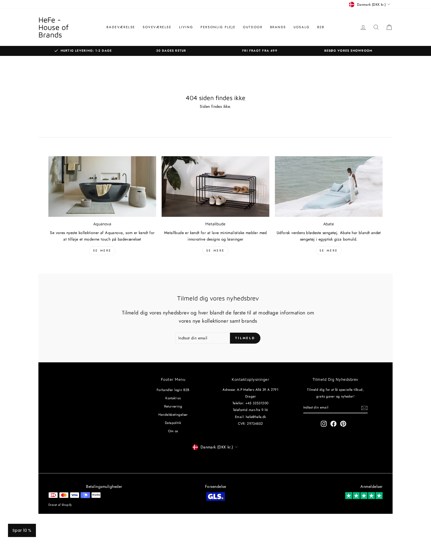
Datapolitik (173, 422)
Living (186, 27)
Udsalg (302, 27)
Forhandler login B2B (173, 389)
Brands (278, 27)
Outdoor (252, 27)
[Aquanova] (102, 186)
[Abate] (329, 186)
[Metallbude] (215, 186)
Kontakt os (173, 398)
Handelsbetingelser (173, 414)
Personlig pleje (218, 27)
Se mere (102, 250)
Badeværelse (121, 27)
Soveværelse (157, 27)
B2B (320, 27)
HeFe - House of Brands (53, 27)
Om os (173, 430)
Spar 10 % (21, 530)
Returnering (173, 406)
